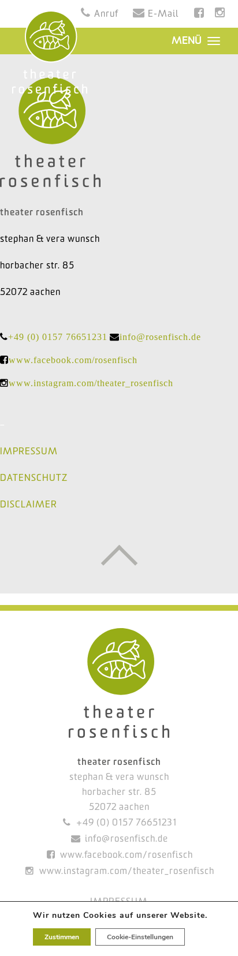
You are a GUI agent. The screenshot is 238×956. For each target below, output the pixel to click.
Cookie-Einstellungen (140, 937)
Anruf (106, 14)
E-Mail (163, 14)
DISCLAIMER (28, 504)
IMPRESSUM (29, 451)
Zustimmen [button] (61, 937)
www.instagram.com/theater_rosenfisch (91, 383)
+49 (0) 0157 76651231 (57, 337)
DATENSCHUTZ (34, 478)
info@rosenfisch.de (160, 337)
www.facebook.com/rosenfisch (73, 360)
